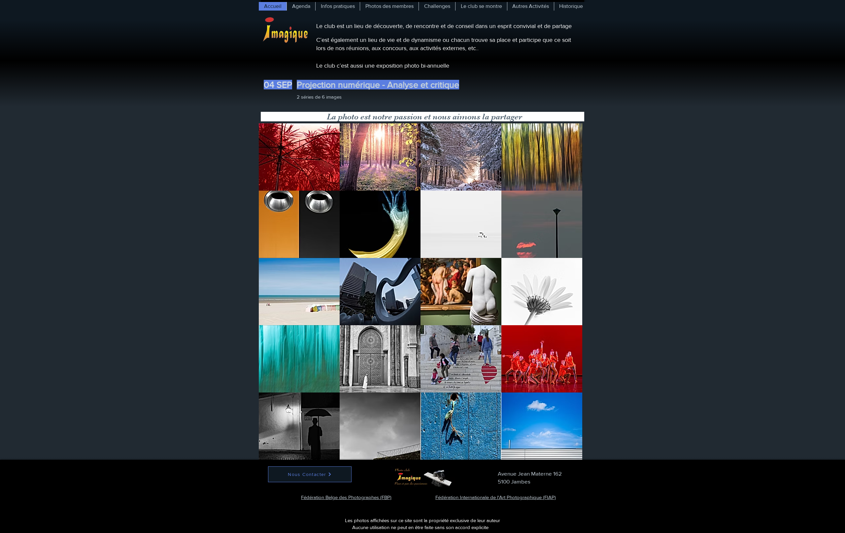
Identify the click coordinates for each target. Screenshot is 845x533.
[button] (299, 157)
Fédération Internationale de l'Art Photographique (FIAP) (495, 497)
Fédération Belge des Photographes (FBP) (346, 497)
